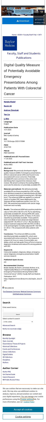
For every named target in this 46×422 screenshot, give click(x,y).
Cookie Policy (29, 402)
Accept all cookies (23, 409)
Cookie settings (27, 399)
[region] (23, 403)
